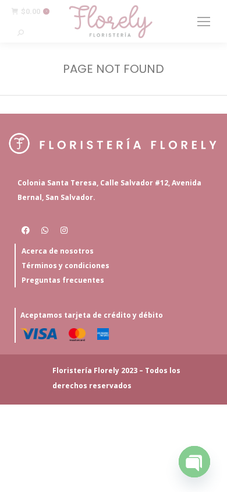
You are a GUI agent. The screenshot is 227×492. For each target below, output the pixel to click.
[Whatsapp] (45, 230)
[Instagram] (64, 230)
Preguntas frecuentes (63, 280)
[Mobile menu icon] (203, 21)
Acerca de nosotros (58, 251)
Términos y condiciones (65, 265)
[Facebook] (25, 230)
